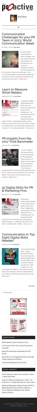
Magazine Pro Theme (21, 404)
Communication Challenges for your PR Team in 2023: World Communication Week (18, 38)
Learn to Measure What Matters (14, 91)
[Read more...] (23, 79)
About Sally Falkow (9, 376)
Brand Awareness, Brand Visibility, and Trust (15, 342)
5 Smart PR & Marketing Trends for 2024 (14, 362)
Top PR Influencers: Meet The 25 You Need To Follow (18, 374)
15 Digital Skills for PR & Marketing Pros (17, 189)
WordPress (20, 406)
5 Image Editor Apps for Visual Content (23, 382)
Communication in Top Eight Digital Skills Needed (18, 237)
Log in (25, 406)
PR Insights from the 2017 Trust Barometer (17, 140)
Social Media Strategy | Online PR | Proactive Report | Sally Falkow (18, 7)
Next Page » (32, 286)
